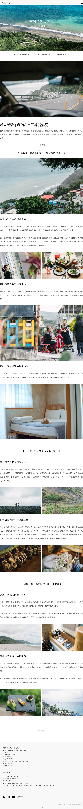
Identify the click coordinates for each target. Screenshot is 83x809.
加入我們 (20, 797)
